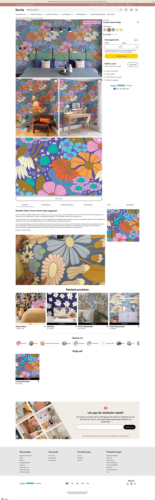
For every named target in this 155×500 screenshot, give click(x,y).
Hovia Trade (52, 455)
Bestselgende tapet (25, 462)
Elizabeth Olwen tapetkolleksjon (54, 214)
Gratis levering (88, 205)
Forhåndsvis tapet (121, 56)
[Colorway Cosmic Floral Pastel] (121, 30)
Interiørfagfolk (52, 458)
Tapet (20, 18)
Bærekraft (80, 458)
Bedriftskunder (52, 460)
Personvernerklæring (111, 465)
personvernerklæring (112, 436)
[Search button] (121, 10)
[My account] (131, 10)
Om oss (79, 455)
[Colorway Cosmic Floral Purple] (109, 30)
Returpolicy (109, 467)
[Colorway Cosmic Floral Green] (105, 30)
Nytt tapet (22, 465)
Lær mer (119, 77)
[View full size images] (55, 81)
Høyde (129, 45)
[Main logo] (20, 10)
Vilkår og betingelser (111, 462)
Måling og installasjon (112, 455)
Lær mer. (115, 80)
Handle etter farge (25, 469)
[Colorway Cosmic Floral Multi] (113, 30)
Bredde (112, 45)
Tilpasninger (130, 205)
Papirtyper (109, 458)
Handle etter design (25, 472)
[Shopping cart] (136, 10)
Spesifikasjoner (46, 205)
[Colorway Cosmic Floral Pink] (117, 30)
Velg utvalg (133, 64)
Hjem (17, 18)
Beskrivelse (25, 205)
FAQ (107, 472)
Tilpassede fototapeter (26, 455)
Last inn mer (58, 198)
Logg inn (131, 4)
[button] (137, 4)
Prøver (109, 205)
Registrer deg (130, 427)
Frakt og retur (110, 460)
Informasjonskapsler (111, 469)
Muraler (22, 460)
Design (24, 18)
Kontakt (80, 460)
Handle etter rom (24, 467)
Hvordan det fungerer (67, 205)
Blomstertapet (29, 18)
